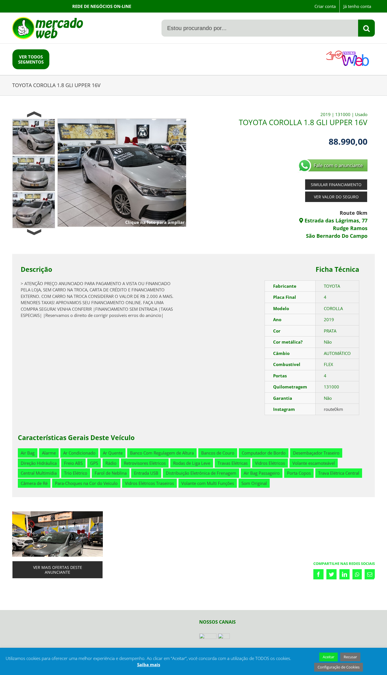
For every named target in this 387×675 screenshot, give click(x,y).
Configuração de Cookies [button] (339, 667)
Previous (34, 115)
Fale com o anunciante (338, 165)
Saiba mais (148, 664)
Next (34, 232)
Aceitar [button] (328, 656)
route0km (333, 409)
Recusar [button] (350, 656)
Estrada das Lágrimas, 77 (335, 220)
